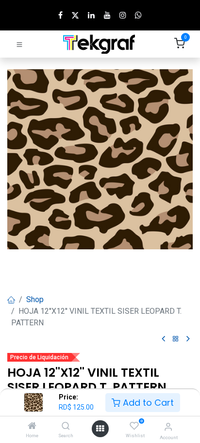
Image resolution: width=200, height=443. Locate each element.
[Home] (32, 426)
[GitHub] (138, 15)
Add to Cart (147, 403)
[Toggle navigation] (19, 44)
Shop (35, 299)
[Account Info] (168, 426)
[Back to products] (176, 339)
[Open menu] (100, 429)
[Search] (65, 426)
